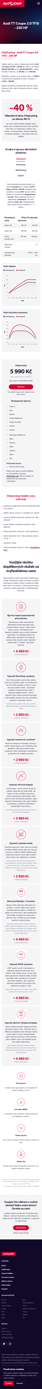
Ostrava (25, 1312)
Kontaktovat (21, 1228)
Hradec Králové (6, 1306)
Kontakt (5, 1289)
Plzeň (3, 1315)
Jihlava (25, 1306)
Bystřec (4, 1303)
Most (3, 1312)
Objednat (21, 387)
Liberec (4, 1309)
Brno (24, 1300)
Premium (21, 164)
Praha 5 (4, 1300)
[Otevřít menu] (38, 3)
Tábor (3, 1318)
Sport (21, 175)
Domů (4, 1265)
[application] (21, 287)
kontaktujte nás (12, 476)
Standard (21, 158)
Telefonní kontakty (7, 1337)
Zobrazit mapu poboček (21, 1233)
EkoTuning (21, 170)
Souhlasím (8, 1383)
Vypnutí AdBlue (7, 1273)
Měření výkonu (7, 1281)
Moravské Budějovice (29, 1309)
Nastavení (19, 1383)
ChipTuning (6, 1269)
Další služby (6, 1285)
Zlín (24, 1318)
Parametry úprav (8, 1277)
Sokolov (25, 1315)
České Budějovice (28, 1303)
